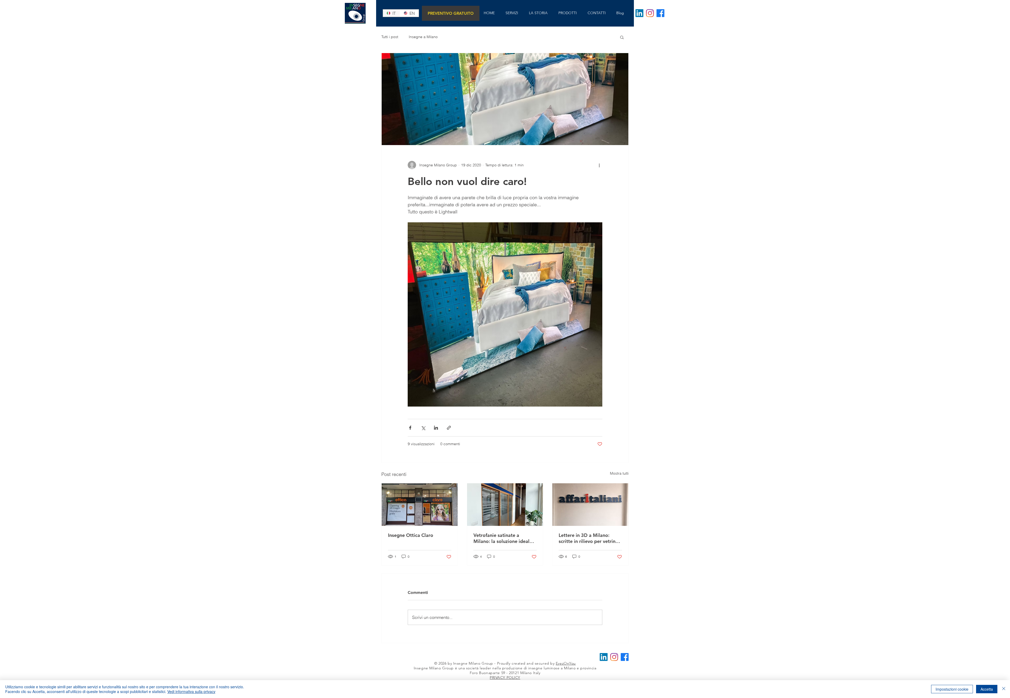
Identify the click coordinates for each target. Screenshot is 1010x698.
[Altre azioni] (599, 165)
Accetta (987, 689)
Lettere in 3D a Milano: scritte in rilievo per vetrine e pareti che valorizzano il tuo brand (588, 538)
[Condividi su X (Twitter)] (423, 427)
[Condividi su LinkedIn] (435, 427)
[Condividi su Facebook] (410, 427)
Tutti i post (389, 36)
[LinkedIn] (639, 13)
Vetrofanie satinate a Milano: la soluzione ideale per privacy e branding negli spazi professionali (504, 538)
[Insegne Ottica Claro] (420, 504)
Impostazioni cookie (952, 689)
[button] (621, 37)
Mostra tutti (619, 473)
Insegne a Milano (423, 36)
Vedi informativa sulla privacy (191, 691)
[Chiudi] (1004, 689)
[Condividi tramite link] (448, 427)
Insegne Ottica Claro (410, 535)
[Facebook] (660, 13)
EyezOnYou (566, 663)
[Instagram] (650, 13)
